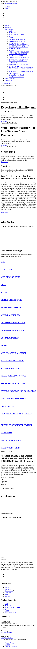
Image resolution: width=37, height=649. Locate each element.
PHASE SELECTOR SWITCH (19, 57)
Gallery (7, 8)
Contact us (8, 592)
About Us (8, 27)
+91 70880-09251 (6, 83)
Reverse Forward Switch (16, 75)
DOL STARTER (14, 66)
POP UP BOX (13, 73)
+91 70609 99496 (6, 632)
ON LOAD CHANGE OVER (18, 47)
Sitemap (7, 596)
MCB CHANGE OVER (16, 34)
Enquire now (9, 591)
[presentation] (1, 557)
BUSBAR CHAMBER (16, 48)
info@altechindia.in (11, 3)
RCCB (11, 36)
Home (7, 25)
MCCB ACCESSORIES (16, 77)
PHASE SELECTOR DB (17, 41)
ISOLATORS (13, 32)
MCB (10, 31)
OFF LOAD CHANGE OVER (19, 45)
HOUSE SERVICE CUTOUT (18, 59)
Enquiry (7, 7)
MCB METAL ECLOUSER (18, 54)
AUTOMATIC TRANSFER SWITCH (21, 71)
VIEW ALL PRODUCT (12, 612)
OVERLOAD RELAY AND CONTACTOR (18, 61)
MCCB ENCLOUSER (16, 55)
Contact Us (8, 80)
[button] (1, 559)
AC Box (11, 50)
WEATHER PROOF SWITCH (19, 64)
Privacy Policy (9, 643)
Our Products (9, 29)
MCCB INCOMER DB (16, 43)
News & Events (10, 78)
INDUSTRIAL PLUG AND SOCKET (21, 68)
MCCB (11, 38)
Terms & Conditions (11, 646)
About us (7, 589)
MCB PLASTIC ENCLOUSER (19, 52)
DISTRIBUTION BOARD (17, 40)
